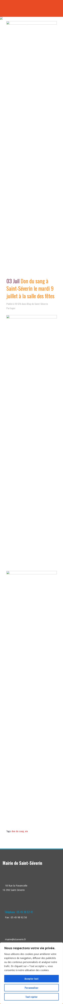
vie (26, 831)
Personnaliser (31, 987)
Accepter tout (31, 978)
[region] (31, 973)
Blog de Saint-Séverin (37, 303)
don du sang (18, 831)
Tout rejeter (31, 996)
